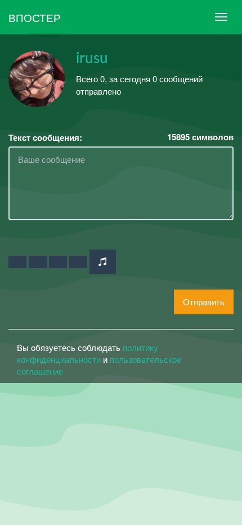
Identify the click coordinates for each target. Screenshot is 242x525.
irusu (92, 58)
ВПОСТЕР (34, 17)
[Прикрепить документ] (78, 262)
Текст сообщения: (45, 138)
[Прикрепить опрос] (58, 262)
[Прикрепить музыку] (102, 262)
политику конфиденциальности (87, 353)
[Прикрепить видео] (38, 262)
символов (200, 137)
